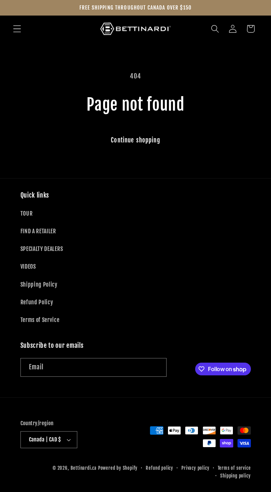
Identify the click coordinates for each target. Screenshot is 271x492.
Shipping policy (235, 476)
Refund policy (159, 468)
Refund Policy (36, 302)
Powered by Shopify (118, 468)
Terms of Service (40, 319)
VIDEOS (28, 266)
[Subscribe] (157, 367)
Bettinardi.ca (84, 468)
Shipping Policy (39, 284)
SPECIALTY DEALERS (41, 248)
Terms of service (234, 468)
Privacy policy (195, 468)
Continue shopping (135, 140)
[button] (17, 29)
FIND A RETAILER (38, 231)
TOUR (26, 213)
